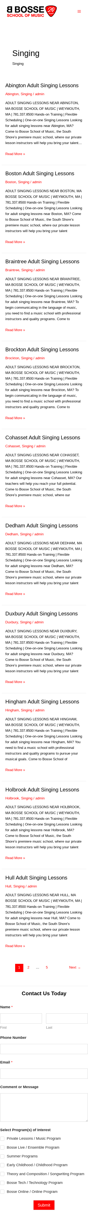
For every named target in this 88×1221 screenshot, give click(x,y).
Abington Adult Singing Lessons (42, 85)
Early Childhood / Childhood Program (37, 1165)
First (3, 1027)
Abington (12, 94)
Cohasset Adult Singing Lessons (42, 437)
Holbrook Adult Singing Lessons (42, 790)
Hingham (12, 710)
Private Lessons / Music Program (34, 1138)
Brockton (12, 358)
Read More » (15, 154)
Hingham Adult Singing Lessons (42, 702)
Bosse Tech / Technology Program (35, 1183)
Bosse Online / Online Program (32, 1192)
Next (75, 967)
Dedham (11, 534)
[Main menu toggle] (79, 11)
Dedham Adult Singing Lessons (41, 525)
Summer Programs (22, 1156)
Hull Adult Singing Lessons (36, 878)
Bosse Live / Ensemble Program (33, 1147)
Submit (44, 1205)
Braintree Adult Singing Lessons (42, 261)
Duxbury (11, 622)
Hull (8, 886)
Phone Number (13, 1038)
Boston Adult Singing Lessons (39, 173)
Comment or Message (19, 1087)
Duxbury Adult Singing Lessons (41, 613)
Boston (10, 182)
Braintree (12, 270)
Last (49, 1027)
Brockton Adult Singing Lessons (42, 349)
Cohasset (12, 446)
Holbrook (12, 798)
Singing (26, 94)
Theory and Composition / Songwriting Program (45, 1174)
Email (6, 1062)
